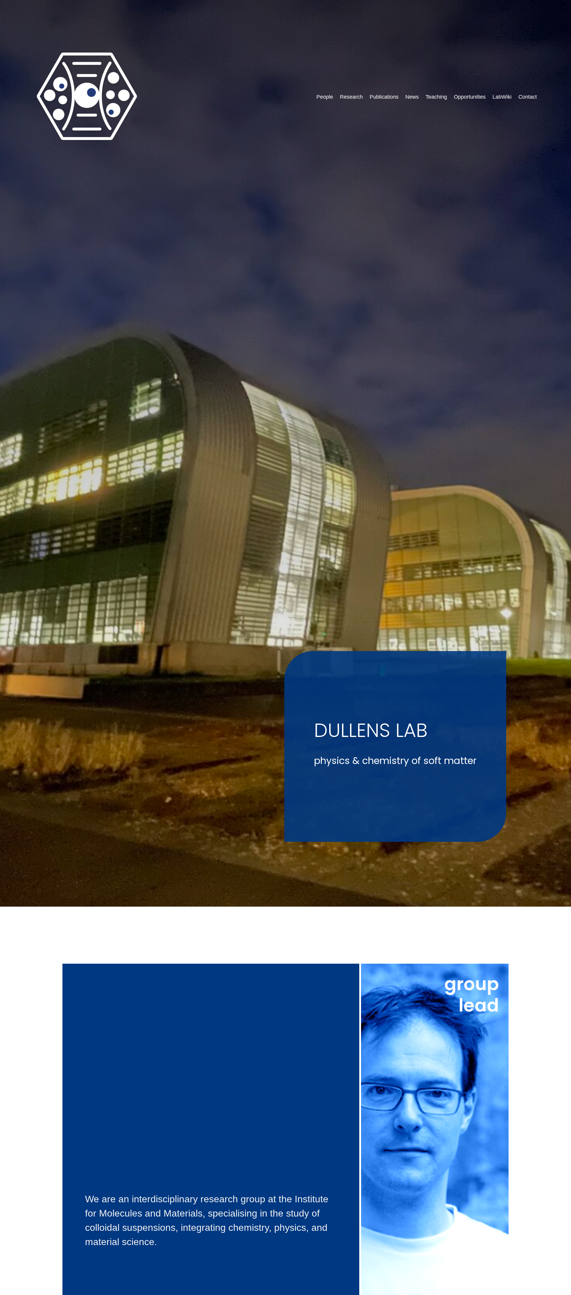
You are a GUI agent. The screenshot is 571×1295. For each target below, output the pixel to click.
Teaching (436, 97)
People (324, 97)
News (412, 97)
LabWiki (502, 97)
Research (351, 97)
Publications (384, 97)
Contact (527, 97)
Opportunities (470, 97)
